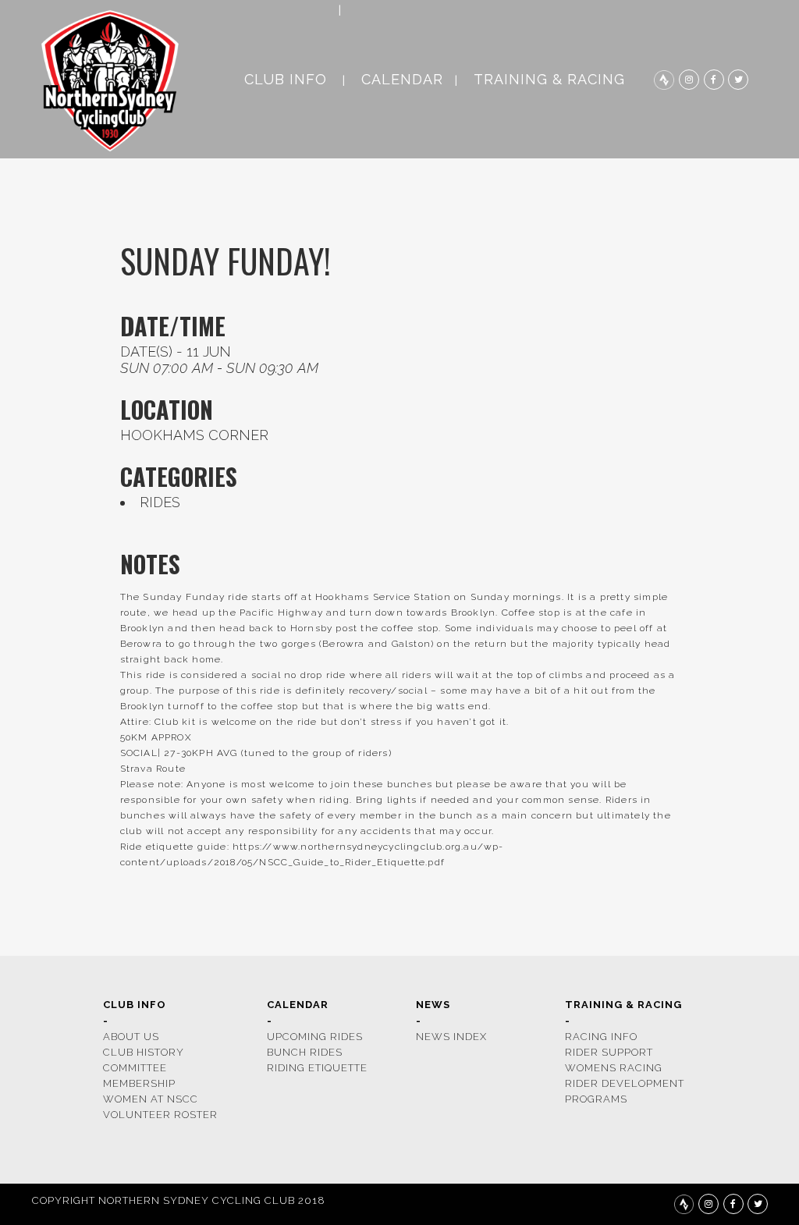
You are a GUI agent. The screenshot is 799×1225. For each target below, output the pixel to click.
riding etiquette (317, 1068)
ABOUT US (131, 1036)
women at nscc (150, 1099)
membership (139, 1083)
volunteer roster (160, 1114)
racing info (601, 1036)
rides (160, 502)
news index (451, 1036)
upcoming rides (315, 1036)
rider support (609, 1052)
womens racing (613, 1068)
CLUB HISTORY (143, 1052)
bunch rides (305, 1052)
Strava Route (153, 768)
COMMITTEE (135, 1068)
